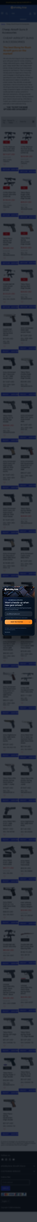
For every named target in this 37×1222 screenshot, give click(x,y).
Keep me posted (17, 622)
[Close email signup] (31, 590)
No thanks (7, 632)
